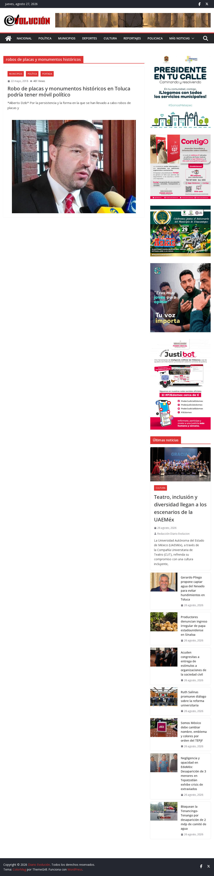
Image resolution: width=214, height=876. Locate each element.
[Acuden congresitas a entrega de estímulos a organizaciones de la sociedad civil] (163, 666)
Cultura (110, 38)
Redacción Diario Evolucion (173, 533)
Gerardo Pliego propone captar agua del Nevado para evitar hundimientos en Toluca (193, 588)
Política (44, 38)
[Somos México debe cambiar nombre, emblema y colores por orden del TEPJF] (163, 734)
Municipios (66, 38)
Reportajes (132, 38)
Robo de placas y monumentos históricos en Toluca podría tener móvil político (69, 91)
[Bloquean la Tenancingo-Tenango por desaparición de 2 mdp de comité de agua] (163, 820)
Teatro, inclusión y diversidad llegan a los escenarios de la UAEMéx (180, 508)
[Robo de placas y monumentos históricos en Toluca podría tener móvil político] (74, 166)
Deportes (89, 38)
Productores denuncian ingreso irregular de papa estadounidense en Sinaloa (194, 626)
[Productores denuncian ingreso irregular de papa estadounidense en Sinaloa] (163, 628)
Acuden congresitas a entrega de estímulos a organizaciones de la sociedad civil (193, 663)
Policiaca (155, 38)
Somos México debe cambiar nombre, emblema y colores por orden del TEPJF (194, 731)
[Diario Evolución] (8, 38)
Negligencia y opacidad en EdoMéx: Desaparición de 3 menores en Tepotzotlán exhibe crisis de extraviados (193, 773)
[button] (192, 38)
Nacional (24, 38)
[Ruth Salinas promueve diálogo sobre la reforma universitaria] (163, 701)
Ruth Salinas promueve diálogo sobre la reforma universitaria (193, 698)
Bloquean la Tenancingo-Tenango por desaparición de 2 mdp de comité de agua (193, 818)
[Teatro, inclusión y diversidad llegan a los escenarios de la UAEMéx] (180, 464)
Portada (47, 73)
